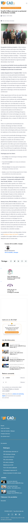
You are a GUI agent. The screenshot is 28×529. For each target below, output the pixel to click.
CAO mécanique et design (9, 454)
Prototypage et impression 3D (10, 470)
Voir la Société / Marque (11, 252)
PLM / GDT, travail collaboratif (10, 467)
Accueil (2, 425)
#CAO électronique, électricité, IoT (11, 7)
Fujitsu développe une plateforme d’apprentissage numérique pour (13, 278)
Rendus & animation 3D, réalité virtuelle (12, 473)
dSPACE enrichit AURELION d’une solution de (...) (18, 346)
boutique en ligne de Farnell (11, 234)
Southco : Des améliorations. (14, 488)
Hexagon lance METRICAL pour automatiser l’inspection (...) (17, 360)
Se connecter (4, 443)
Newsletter (3, 500)
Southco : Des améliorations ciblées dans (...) (16, 353)
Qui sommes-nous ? (5, 436)
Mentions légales (5, 518)
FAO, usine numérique (8, 459)
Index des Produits (5, 428)
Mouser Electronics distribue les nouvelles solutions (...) (17, 368)
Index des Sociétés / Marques (8, 431)
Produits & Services (5, 433)
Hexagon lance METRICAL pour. (14, 493)
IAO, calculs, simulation (15, 344)
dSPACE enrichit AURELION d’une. (15, 483)
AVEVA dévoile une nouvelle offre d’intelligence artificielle (13, 291)
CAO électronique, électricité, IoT (17, 364)
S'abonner (22, 377)
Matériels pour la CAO (8, 465)
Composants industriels (15, 351)
